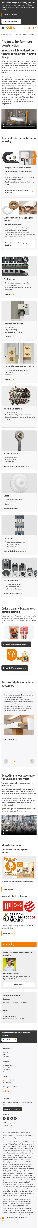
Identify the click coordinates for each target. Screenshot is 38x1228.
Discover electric (12, 593)
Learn (8, 294)
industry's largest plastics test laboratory (19, 789)
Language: (11, 1123)
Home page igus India (7, 34)
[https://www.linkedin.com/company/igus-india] (11, 1118)
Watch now (6, 933)
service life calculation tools (11, 803)
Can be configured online (13, 332)
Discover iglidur (11, 509)
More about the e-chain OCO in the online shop (16, 191)
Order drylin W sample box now (13, 668)
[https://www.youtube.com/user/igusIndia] (15, 1118)
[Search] (24, 28)
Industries (18, 34)
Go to (9, 739)
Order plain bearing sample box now (15, 644)
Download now (8, 889)
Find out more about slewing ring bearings (16, 244)
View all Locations (11, 14)
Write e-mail (17, 985)
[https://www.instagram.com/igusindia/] (8, 1118)
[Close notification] (35, 2)
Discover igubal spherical (15, 466)
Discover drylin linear (14, 551)
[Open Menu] (2, 28)
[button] (14, 761)
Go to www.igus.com (10, 21)
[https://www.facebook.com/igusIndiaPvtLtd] (4, 1118)
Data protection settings (10, 1138)
